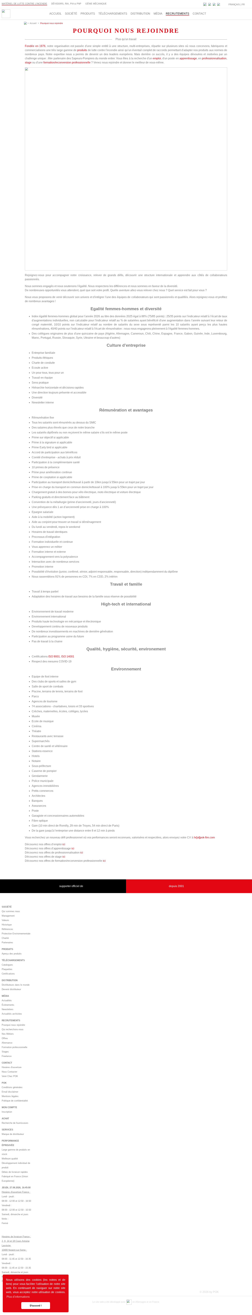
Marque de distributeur (13, 1134)
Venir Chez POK (10, 1076)
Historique (7, 924)
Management (8, 915)
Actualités (7, 1000)
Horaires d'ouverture (11, 1067)
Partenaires (7, 942)
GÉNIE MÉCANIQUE (96, 3)
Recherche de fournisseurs (15, 1123)
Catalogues (7, 964)
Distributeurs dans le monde (15, 985)
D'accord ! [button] (36, 1305)
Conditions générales (12, 1087)
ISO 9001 (54, 656)
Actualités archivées (12, 1014)
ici (63, 844)
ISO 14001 (67, 656)
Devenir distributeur (11, 989)
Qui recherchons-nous (12, 1029)
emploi (157, 58)
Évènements (8, 1005)
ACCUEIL (55, 13)
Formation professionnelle (14, 1047)
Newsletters (7, 1009)
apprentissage (188, 58)
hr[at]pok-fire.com (204, 837)
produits (82, 50)
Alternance (7, 1042)
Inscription (7, 1112)
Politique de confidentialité (15, 1100)
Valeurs (5, 920)
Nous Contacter (9, 1071)
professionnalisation (214, 58)
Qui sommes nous (11, 911)
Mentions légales (10, 1096)
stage (28, 62)
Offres (5, 1038)
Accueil (33, 23)
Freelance (6, 1056)
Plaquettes (7, 969)
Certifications (8, 973)
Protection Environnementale (16, 933)
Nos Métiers (8, 1034)
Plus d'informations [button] (18, 1296)
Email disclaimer (10, 1091)
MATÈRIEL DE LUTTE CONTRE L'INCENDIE (24, 3)
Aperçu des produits (12, 953)
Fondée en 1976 (35, 46)
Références (7, 929)
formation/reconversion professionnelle (67, 62)
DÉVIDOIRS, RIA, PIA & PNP (66, 3)
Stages (5, 1051)
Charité (5, 938)
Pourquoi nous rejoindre (13, 1025)
